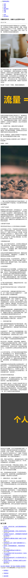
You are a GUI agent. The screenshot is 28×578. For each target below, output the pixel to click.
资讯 (5, 5)
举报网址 (18, 566)
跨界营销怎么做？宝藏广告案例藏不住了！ (15, 542)
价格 (5, 7)
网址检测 (6, 8)
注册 (5, 12)
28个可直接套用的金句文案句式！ (13, 550)
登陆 (5, 10)
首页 (5, 4)
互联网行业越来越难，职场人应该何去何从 (15, 531)
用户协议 (13, 566)
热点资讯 (6, 16)
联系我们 (23, 566)
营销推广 (8, 566)
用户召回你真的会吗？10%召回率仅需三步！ (15, 557)
